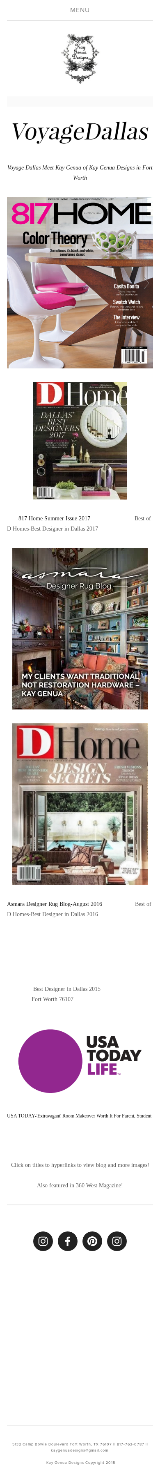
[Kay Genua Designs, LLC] (43, 1241)
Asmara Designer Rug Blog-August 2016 (55, 904)
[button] (25, 952)
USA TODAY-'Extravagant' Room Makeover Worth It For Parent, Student (79, 1116)
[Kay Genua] (92, 1241)
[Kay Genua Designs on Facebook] (68, 1241)
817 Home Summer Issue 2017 (56, 518)
